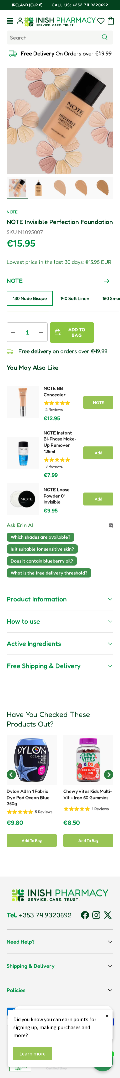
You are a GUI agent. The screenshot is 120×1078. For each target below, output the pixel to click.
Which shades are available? (40, 537)
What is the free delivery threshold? (49, 573)
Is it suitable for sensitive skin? (42, 549)
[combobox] (60, 37)
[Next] (106, 281)
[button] (111, 21)
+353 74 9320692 (90, 4)
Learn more (32, 1053)
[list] (60, 121)
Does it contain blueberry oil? (42, 561)
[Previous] (93, 281)
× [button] (107, 1016)
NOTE (12, 211)
